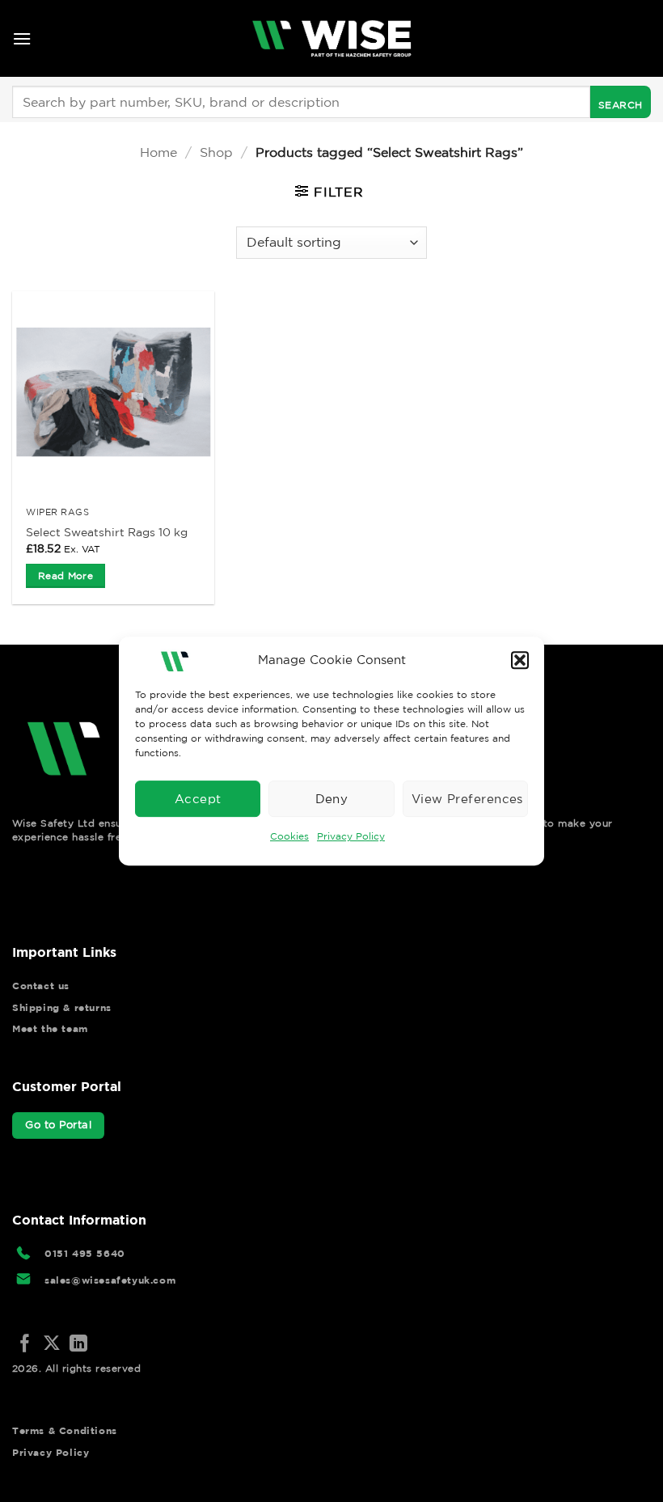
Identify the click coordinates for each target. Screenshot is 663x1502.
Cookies (289, 836)
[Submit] (620, 102)
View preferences (467, 799)
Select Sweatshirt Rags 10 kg (107, 532)
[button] (520, 660)
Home (158, 152)
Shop (216, 152)
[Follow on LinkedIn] (78, 1345)
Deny (331, 799)
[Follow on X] (52, 1345)
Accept (198, 799)
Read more (65, 575)
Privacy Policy (351, 836)
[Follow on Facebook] (25, 1345)
